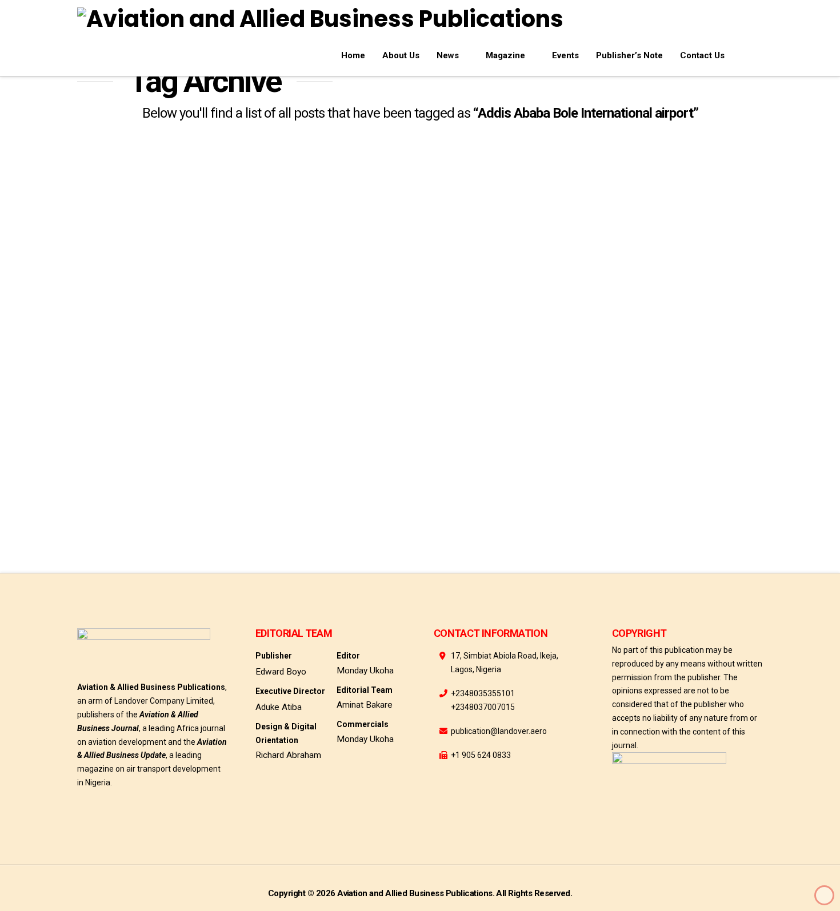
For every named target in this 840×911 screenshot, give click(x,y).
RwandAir (182, 496)
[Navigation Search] (748, 53)
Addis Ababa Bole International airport (163, 470)
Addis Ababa (110, 444)
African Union (113, 496)
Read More (117, 403)
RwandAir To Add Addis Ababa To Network (178, 320)
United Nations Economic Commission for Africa (178, 523)
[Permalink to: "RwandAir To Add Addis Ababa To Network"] (186, 217)
